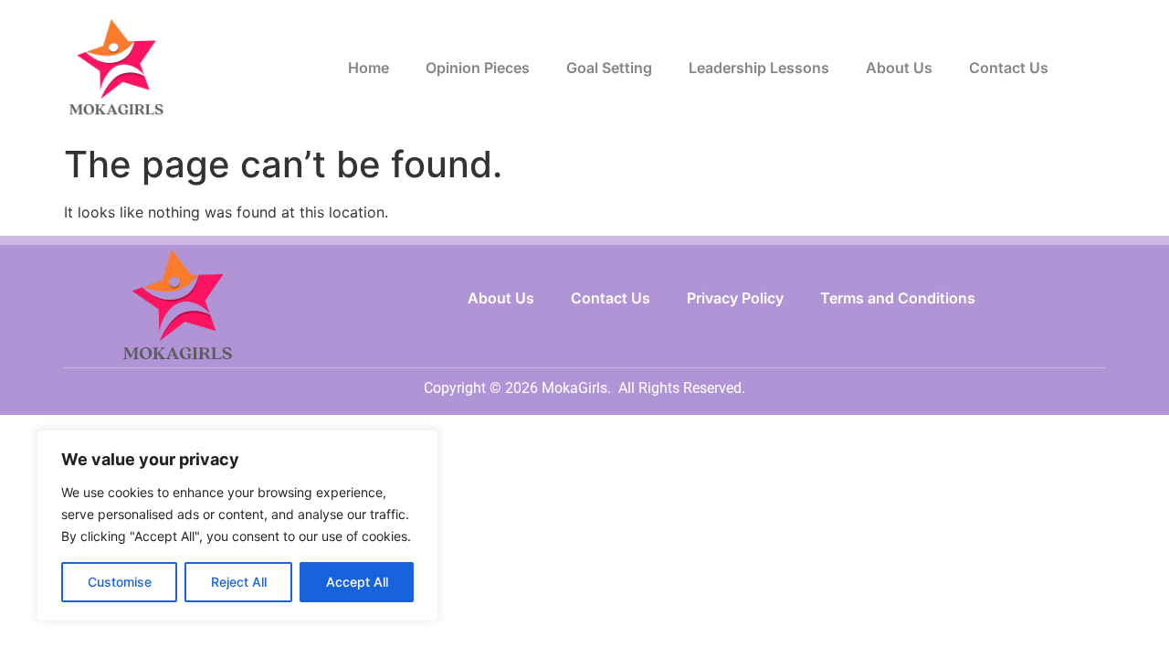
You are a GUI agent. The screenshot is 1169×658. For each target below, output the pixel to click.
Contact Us (1008, 67)
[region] (237, 525)
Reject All (239, 581)
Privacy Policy (735, 298)
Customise (120, 581)
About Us (899, 67)
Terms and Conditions (897, 298)
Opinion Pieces (478, 67)
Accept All (357, 581)
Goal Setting (609, 67)
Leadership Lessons (759, 67)
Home (368, 67)
